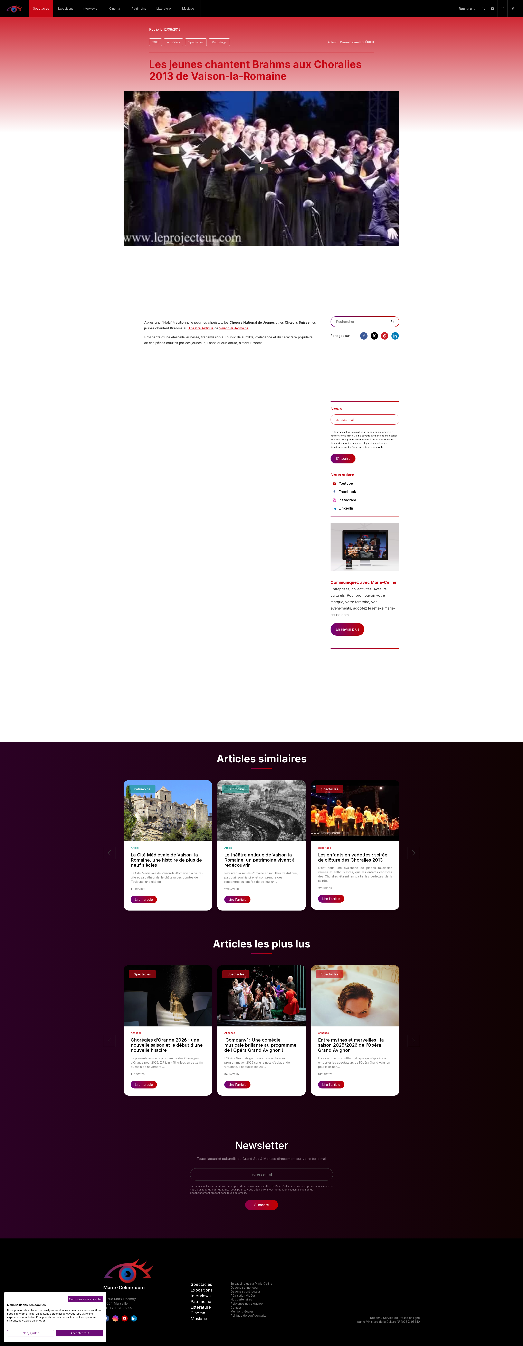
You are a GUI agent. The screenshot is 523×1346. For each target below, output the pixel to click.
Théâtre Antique (200, 328)
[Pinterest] (384, 336)
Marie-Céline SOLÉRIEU (357, 42)
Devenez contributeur (245, 1291)
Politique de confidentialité (249, 1315)
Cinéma (114, 8)
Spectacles (41, 8)
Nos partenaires (241, 1299)
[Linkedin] (395, 336)
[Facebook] (513, 8)
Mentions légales (242, 1311)
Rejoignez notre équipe (247, 1303)
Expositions (65, 8)
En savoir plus (347, 629)
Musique (188, 8)
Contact (236, 1307)
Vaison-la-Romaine (233, 328)
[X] (374, 336)
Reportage (219, 42)
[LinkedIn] (134, 1318)
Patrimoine (139, 8)
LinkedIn (346, 508)
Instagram (347, 500)
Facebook (347, 492)
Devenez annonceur (244, 1287)
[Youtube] (492, 8)
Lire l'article (144, 899)
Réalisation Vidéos (243, 1295)
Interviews (90, 8)
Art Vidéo (173, 42)
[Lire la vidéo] (261, 168)
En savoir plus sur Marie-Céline (251, 1283)
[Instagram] (502, 8)
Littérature (163, 8)
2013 (155, 42)
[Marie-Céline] (14, 8)
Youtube (346, 483)
